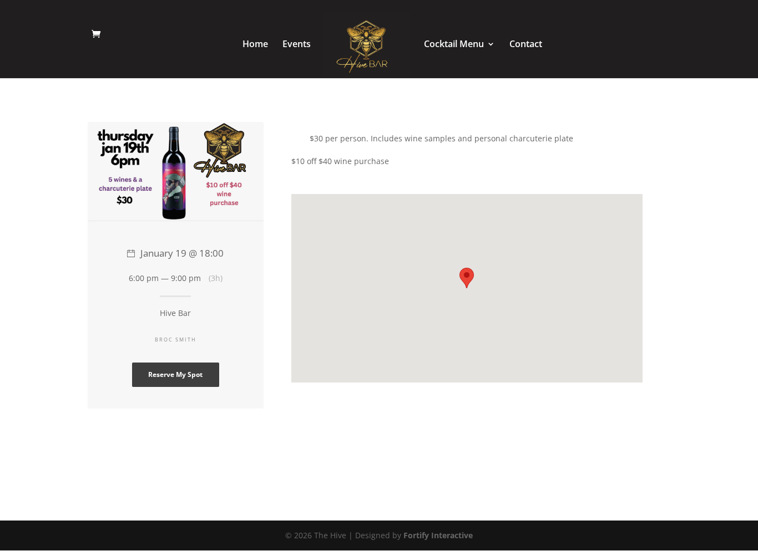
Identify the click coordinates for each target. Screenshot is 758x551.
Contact (525, 45)
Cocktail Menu (454, 45)
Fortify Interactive (438, 535)
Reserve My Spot (175, 374)
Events (296, 45)
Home (255, 45)
